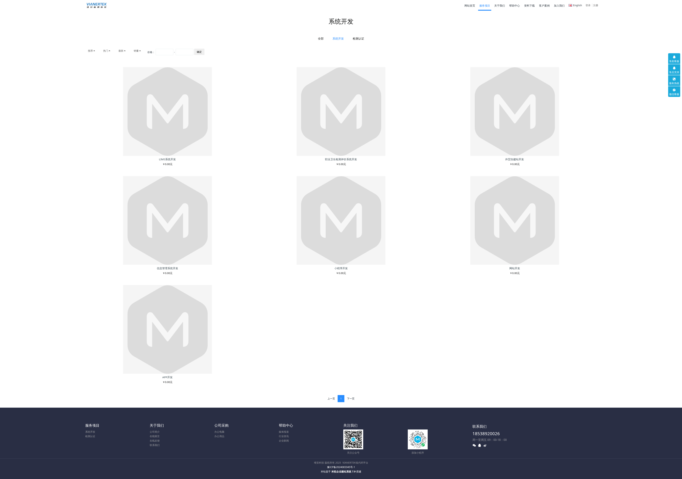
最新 (120, 50)
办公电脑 (219, 431)
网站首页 (469, 5)
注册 (595, 5)
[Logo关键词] (97, 5)
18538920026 (486, 433)
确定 (199, 51)
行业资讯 (284, 436)
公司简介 (155, 431)
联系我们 (155, 445)
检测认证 (358, 38)
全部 (321, 38)
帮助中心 (286, 425)
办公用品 (219, 436)
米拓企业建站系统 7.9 (343, 471)
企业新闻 (284, 440)
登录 (588, 5)
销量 (136, 50)
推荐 (90, 50)
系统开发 (338, 38)
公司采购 (221, 425)
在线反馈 (155, 440)
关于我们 (157, 425)
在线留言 (155, 436)
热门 (105, 50)
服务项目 (92, 425)
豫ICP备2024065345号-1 (341, 467)
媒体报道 (284, 431)
